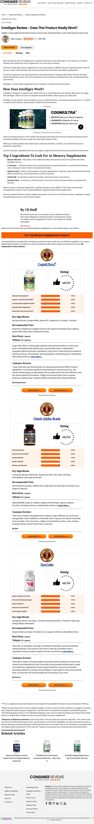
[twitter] (61, 803)
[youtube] (64, 803)
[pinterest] (53, 803)
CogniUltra (47, 264)
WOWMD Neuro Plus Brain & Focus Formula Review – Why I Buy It (47, 758)
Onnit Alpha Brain (47, 418)
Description (7, 53)
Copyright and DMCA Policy (33, 792)
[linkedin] (57, 803)
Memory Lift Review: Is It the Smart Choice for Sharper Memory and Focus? (16, 758)
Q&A (28, 53)
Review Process (70, 3)
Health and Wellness (55, 3)
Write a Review (9, 48)
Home (3, 15)
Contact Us (88, 3)
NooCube (47, 565)
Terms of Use (30, 798)
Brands (80, 3)
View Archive (25, 226)
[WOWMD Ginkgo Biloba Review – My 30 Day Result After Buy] (77, 753)
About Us (8, 798)
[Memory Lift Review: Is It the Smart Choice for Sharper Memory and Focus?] (17, 753)
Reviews (19, 53)
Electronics (42, 3)
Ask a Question (26, 48)
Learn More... (37, 356)
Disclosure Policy (32, 809)
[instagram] (50, 803)
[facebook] (46, 803)
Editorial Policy (31, 805)
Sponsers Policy (31, 801)
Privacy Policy (30, 812)
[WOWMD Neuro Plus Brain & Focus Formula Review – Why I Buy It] (47, 753)
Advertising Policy (32, 787)
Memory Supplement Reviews (36, 15)
